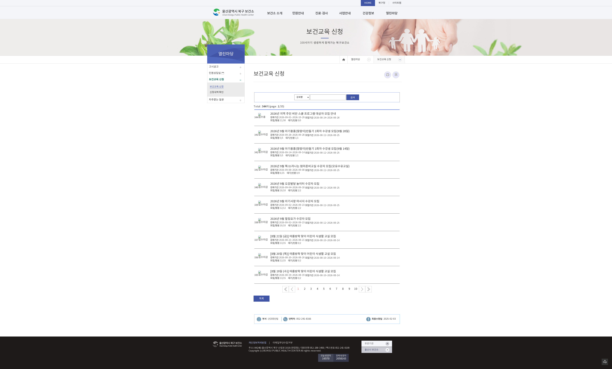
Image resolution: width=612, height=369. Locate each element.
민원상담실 (215, 73)
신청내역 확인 (217, 92)
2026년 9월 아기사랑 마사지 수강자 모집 (294, 201)
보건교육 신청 (216, 79)
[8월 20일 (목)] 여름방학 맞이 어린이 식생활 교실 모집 (303, 254)
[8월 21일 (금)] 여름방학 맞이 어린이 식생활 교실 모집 (303, 236)
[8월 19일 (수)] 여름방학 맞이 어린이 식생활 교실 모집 (303, 271)
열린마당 (391, 13)
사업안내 (345, 13)
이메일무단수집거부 (282, 342)
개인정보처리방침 (257, 342)
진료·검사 (321, 13)
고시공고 (214, 66)
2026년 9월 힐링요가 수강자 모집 (290, 219)
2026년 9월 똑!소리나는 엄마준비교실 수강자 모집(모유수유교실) (310, 166)
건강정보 (368, 13)
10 (355, 288)
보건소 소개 (274, 13)
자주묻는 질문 (216, 99)
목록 (261, 298)
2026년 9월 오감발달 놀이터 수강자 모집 (294, 184)
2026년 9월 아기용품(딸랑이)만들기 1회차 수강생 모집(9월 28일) (310, 131)
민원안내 (298, 13)
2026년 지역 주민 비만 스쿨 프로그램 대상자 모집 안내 (303, 113)
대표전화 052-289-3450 (312, 348)
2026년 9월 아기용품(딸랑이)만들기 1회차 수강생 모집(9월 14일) (310, 148)
